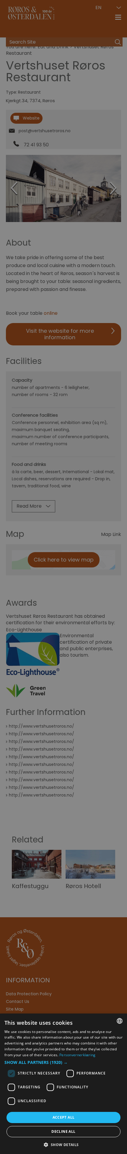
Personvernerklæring (77, 1054)
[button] (63, 1062)
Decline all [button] (63, 1131)
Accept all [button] (64, 1117)
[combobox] (120, 1021)
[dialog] (63, 1084)
